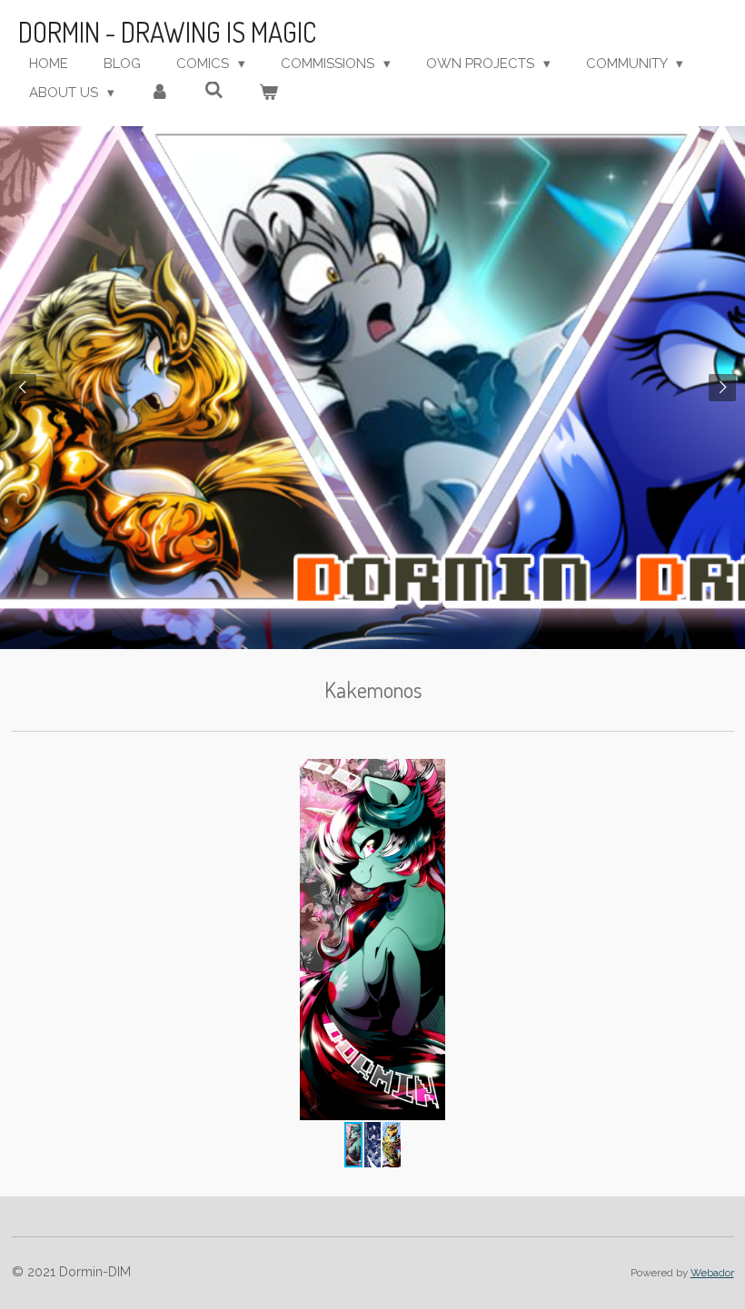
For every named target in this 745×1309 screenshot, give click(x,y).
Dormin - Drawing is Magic (167, 32)
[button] (717, 775)
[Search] (214, 90)
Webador (712, 1272)
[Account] (159, 93)
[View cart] (268, 93)
